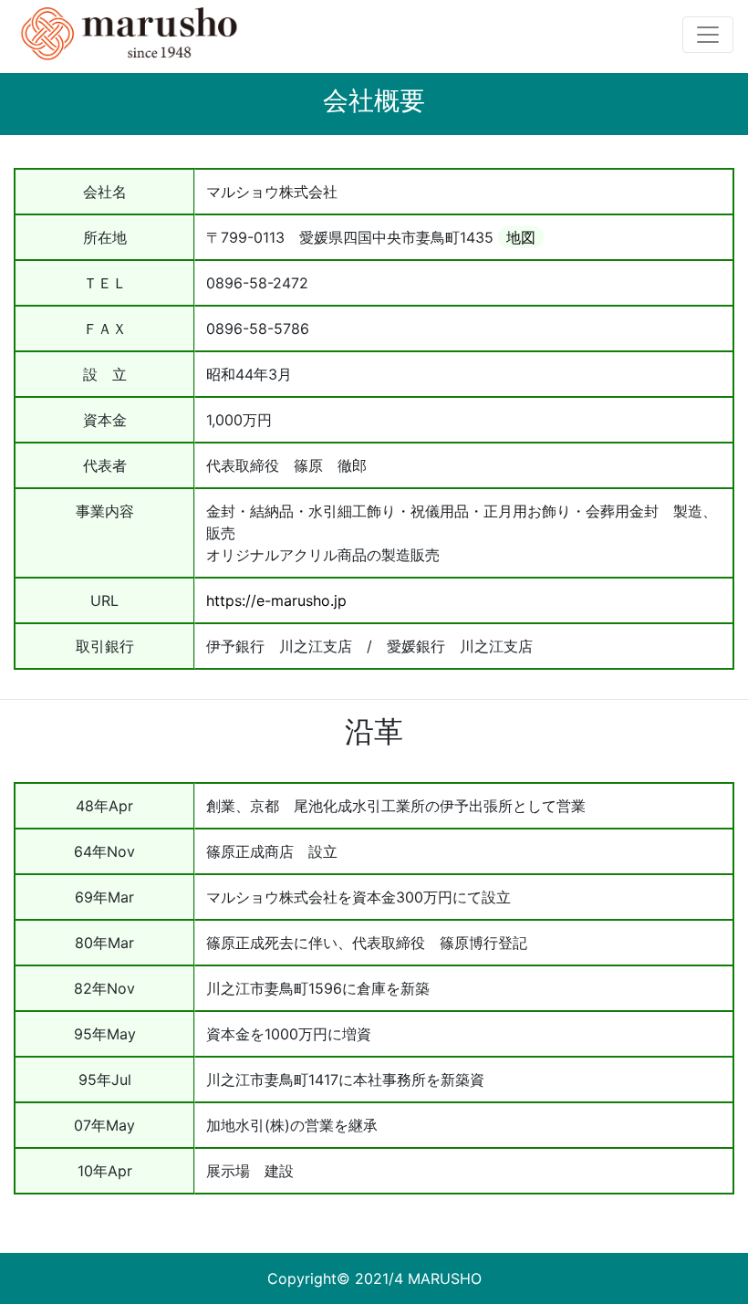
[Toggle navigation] (707, 34)
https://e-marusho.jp (276, 600)
